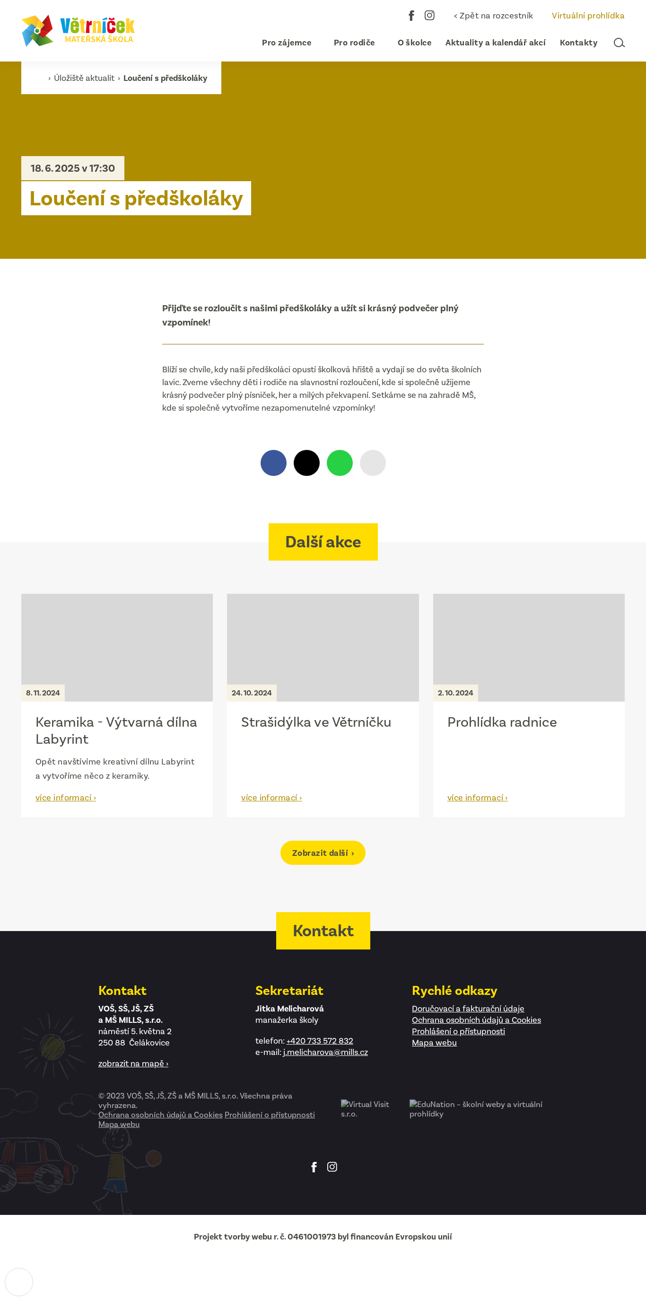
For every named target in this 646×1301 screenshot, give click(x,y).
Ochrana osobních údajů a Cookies (476, 1020)
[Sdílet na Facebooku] (274, 463)
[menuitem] (282, 43)
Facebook (411, 15)
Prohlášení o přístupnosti (458, 1031)
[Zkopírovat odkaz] (373, 463)
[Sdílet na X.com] (307, 463)
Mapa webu (434, 1042)
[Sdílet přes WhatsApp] (340, 463)
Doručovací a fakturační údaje (468, 1008)
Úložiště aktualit (85, 78)
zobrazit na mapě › (133, 1063)
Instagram (430, 15)
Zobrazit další (321, 853)
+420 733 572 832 (320, 1041)
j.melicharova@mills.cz (325, 1052)
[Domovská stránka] (78, 31)
